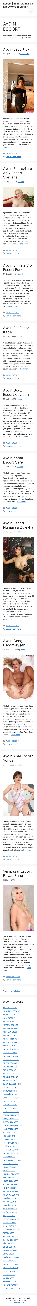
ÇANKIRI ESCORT (10, 1087)
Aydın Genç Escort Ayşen (14, 643)
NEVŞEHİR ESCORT (11, 1219)
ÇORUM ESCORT (10, 1091)
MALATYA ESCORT (11, 1195)
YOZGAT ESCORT (10, 1285)
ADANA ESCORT (10, 1008)
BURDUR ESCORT (10, 1077)
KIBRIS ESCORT (9, 1167)
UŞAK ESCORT (9, 1275)
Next (17, 991)
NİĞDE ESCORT (9, 1223)
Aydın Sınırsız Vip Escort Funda (17, 267)
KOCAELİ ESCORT (10, 1185)
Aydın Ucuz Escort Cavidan (16, 392)
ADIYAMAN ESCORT (11, 1011)
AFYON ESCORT (10, 1015)
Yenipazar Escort (13, 977)
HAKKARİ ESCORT (10, 1129)
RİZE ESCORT (8, 1233)
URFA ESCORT (9, 1271)
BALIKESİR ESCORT (11, 1049)
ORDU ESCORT (9, 1226)
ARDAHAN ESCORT (11, 1039)
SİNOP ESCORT (9, 1247)
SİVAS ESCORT (9, 1254)
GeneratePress (18, 1303)
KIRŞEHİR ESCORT (10, 1181)
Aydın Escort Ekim (18, 49)
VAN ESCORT (8, 1278)
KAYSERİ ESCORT (10, 1164)
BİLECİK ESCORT (10, 1063)
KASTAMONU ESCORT (12, 1160)
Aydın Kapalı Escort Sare (13, 460)
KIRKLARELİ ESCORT (11, 1178)
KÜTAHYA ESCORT (11, 1191)
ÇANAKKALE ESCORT (12, 1084)
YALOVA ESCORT (10, 1282)
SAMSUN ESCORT (10, 1240)
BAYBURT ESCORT (11, 1060)
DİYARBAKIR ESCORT (12, 1098)
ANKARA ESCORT (10, 1028)
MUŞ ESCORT (9, 1216)
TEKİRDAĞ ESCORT (11, 1257)
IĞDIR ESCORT (9, 1136)
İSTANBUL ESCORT (11, 1143)
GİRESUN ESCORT (10, 1122)
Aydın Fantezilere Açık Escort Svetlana (17, 172)
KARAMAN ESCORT (11, 1153)
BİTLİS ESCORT (9, 1070)
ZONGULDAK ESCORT (12, 1289)
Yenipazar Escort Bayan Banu (17, 873)
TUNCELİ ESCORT (10, 1268)
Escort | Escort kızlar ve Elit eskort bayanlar (18, 5)
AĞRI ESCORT (9, 1018)
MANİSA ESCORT (10, 1198)
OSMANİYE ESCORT (11, 1230)
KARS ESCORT (9, 1157)
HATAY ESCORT (9, 1133)
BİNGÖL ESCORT (10, 1067)
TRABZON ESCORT (11, 1264)
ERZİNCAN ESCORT (11, 1112)
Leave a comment (13, 157)
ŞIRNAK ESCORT (10, 1250)
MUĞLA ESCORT (10, 1212)
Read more (7, 147)
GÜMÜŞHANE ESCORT (12, 1126)
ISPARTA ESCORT (10, 1139)
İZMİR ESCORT (9, 1146)
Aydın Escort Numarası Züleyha (18, 525)
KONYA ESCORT (10, 1188)
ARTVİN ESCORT (10, 1042)
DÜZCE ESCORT (9, 1101)
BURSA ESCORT (10, 1080)
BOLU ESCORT (9, 1074)
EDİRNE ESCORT (10, 1105)
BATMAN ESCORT (10, 1056)
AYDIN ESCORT (12, 154)
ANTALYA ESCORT (11, 1032)
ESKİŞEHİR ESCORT (11, 1119)
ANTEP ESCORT (9, 1035)
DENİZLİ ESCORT (10, 1094)
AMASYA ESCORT (10, 1025)
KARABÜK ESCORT (11, 1150)
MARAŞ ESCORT (10, 1202)
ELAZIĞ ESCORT (10, 1108)
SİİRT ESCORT (9, 1243)
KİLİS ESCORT (9, 1171)
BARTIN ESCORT (10, 1053)
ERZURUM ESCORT (11, 1115)
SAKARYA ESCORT (11, 1237)
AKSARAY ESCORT (11, 1022)
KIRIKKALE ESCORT (11, 1174)
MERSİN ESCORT (10, 1209)
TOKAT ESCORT (9, 1261)
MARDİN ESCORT (10, 1205)
